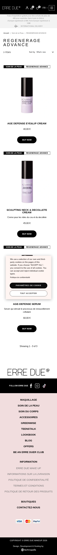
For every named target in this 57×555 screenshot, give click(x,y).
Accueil (6, 33)
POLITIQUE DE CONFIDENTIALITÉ (28, 480)
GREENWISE (28, 423)
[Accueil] (11, 7)
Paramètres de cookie (28, 285)
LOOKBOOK (28, 434)
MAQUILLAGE (28, 399)
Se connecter (25, 8)
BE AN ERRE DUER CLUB (28, 452)
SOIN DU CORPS (28, 411)
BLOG (28, 440)
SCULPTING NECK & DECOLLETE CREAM (27, 211)
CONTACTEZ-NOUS (28, 507)
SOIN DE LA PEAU (28, 405)
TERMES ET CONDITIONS (28, 485)
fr (44, 8)
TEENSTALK (28, 429)
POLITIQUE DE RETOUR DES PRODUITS (29, 491)
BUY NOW (27, 140)
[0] (37, 8)
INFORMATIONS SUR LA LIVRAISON (28, 474)
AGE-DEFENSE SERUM (27, 304)
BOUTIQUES (28, 501)
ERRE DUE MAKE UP (28, 468)
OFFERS (29, 446)
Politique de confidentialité (20, 277)
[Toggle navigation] (52, 8)
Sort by (32, 52)
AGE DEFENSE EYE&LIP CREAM (26, 123)
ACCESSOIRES (29, 417)
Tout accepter (28, 293)
